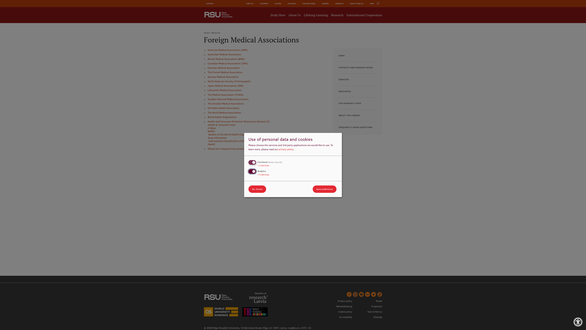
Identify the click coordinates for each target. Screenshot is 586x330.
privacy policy (286, 149)
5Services (263, 174)
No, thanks (257, 189)
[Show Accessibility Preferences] (578, 322)
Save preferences (324, 189)
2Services (263, 165)
